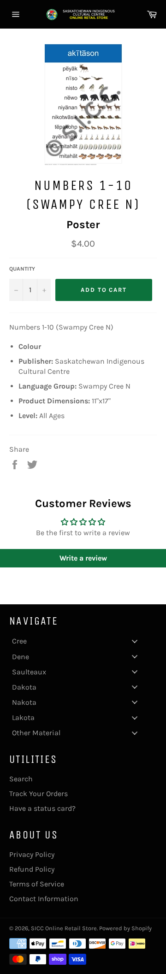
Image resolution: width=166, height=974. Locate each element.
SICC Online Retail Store (64, 928)
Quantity (22, 269)
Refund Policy (31, 869)
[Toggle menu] (135, 641)
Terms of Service (36, 884)
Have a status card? (42, 808)
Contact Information (43, 898)
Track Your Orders (38, 793)
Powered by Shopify (125, 928)
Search (21, 778)
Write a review (83, 558)
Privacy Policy (31, 854)
